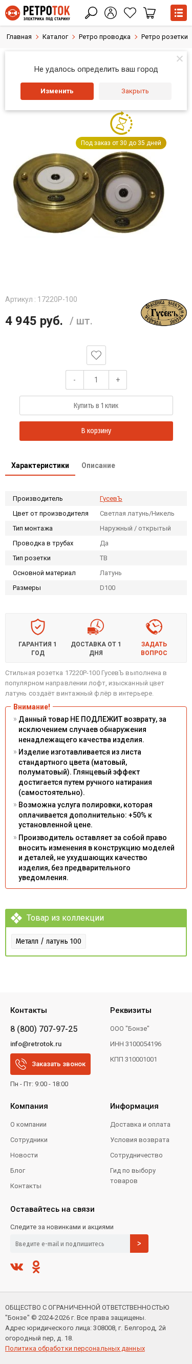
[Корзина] (149, 13)
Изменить (57, 91)
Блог (17, 1170)
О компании (28, 1124)
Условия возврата (139, 1140)
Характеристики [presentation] (40, 465)
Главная (19, 36)
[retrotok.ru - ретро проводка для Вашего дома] (37, 13)
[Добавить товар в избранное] (96, 355)
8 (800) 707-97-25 (43, 1029)
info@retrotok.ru (35, 1044)
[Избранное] (130, 13)
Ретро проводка (105, 36)
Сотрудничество (136, 1155)
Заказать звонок (59, 1064)
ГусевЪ (111, 498)
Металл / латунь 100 (48, 941)
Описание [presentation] (98, 465)
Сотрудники (29, 1140)
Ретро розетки (164, 36)
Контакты (25, 1186)
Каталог (55, 36)
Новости (24, 1155)
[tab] (40, 466)
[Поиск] (91, 13)
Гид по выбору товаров (133, 1176)
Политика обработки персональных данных (75, 1348)
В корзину (96, 430)
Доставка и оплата (140, 1124)
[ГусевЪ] (164, 313)
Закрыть (135, 91)
